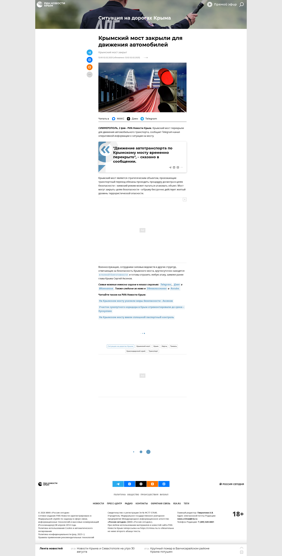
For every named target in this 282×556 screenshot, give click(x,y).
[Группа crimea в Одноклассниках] (152, 484)
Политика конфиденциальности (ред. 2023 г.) (61, 534)
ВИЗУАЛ (164, 494)
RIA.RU (177, 504)
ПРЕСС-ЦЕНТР (114, 504)
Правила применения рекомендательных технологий (66, 537)
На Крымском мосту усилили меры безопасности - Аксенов (136, 301)
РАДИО (129, 504)
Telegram (166, 285)
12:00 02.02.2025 (105, 57)
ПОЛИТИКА (120, 494)
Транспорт (153, 351)
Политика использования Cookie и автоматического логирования (65, 530)
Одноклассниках (157, 289)
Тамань (173, 346)
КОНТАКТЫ (142, 504)
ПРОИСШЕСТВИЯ (149, 494)
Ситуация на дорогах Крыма (120, 346)
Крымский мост (143, 346)
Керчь (164, 346)
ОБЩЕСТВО (133, 494)
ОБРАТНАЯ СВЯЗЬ (160, 504)
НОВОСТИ (98, 504)
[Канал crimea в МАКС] (163, 484)
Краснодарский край (135, 351)
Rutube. (175, 289)
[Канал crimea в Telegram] (118, 484)
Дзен (177, 285)
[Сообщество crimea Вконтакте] (129, 484)
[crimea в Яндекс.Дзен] (141, 484)
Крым (155, 346)
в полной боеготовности (113, 275)
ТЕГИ (186, 504)
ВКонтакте (106, 289)
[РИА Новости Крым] (50, 4)
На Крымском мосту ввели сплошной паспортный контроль (136, 317)
